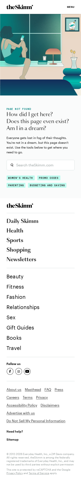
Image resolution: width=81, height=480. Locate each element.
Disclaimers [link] (50, 405)
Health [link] (14, 231)
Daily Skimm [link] (22, 221)
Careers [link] (12, 397)
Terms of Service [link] (39, 473)
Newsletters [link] (21, 259)
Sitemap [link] (12, 439)
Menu (71, 6)
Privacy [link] (42, 397)
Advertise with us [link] (20, 413)
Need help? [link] (14, 431)
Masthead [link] (33, 389)
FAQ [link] (47, 389)
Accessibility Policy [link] (21, 405)
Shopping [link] (18, 250)
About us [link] (13, 389)
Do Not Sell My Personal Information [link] (35, 421)
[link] (19, 7)
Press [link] (59, 389)
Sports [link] (14, 240)
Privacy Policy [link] (14, 473)
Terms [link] (28, 397)
